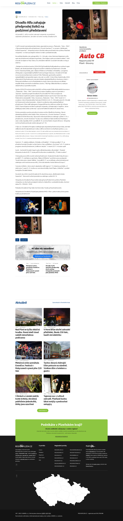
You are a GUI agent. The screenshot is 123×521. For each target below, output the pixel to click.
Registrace (104, 3)
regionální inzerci (24, 459)
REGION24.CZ (73, 466)
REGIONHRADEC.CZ (59, 466)
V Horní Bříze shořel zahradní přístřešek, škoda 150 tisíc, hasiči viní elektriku (57, 332)
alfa (17, 239)
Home (48, 3)
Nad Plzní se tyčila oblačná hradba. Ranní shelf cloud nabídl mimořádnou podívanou (27, 333)
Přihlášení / (97, 3)
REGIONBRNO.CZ (74, 455)
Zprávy (54, 3)
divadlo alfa (24, 239)
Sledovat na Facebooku (43, 256)
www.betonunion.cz (93, 98)
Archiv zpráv (42, 457)
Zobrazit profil (92, 113)
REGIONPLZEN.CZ (23, 16)
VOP (47, 513)
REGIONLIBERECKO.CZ (60, 463)
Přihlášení (41, 452)
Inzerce (40, 449)
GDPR (43, 513)
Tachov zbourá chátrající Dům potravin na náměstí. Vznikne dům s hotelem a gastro (55, 366)
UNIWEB (88, 455)
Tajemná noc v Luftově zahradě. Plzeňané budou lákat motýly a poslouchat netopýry (55, 400)
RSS (40, 460)
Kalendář (67, 3)
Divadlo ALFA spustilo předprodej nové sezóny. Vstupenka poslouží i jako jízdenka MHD (53, 269)
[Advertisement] (42, 287)
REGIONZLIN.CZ (74, 458)
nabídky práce (32, 455)
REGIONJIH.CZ (58, 455)
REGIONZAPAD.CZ (59, 452)
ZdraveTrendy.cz (89, 466)
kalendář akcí (25, 455)
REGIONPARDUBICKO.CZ (76, 449)
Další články (42, 410)
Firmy (78, 3)
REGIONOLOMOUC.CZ (75, 460)
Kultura (18, 12)
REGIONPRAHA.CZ (59, 458)
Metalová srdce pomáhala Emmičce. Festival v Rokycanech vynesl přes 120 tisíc (28, 366)
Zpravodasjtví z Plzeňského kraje (61, 302)
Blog (73, 3)
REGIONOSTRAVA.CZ (75, 463)
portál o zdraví (97, 464)
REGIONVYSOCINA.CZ (75, 452)
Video (61, 3)
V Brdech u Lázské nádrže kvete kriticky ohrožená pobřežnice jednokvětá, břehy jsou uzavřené (27, 400)
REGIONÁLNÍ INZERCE (61, 436)
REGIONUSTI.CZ (58, 460)
